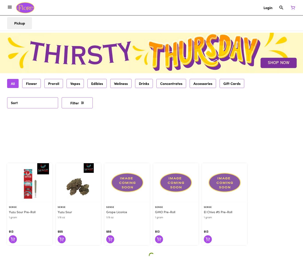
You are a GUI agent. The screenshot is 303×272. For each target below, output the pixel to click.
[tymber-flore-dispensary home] (25, 7)
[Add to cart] (13, 239)
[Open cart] (292, 8)
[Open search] (281, 8)
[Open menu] (9, 7)
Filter (74, 102)
